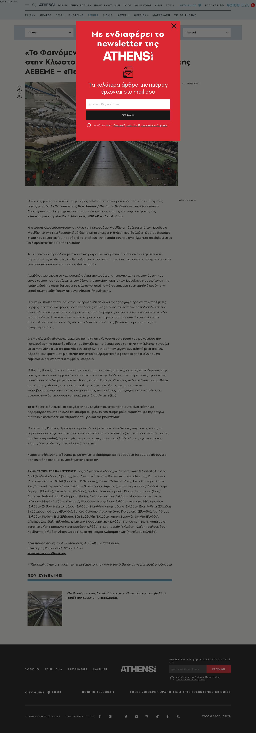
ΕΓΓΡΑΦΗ (128, 115)
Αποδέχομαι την (131, 125)
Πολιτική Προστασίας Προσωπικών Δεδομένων (141, 125)
